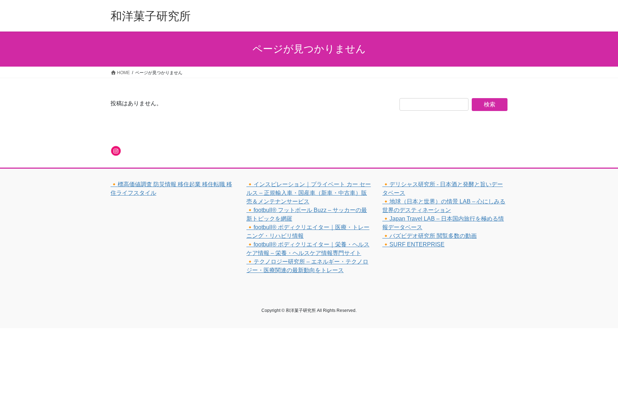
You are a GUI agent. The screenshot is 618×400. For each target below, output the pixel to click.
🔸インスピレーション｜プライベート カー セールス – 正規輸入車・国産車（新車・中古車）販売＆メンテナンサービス (308, 192)
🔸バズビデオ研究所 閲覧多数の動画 (429, 236)
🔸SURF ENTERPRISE (413, 244)
